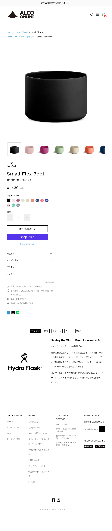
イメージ (57, 331)
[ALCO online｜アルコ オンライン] (20, 14)
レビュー (10, 274)
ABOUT (10, 422)
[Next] (98, 92)
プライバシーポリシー (38, 466)
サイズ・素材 (12, 260)
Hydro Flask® (22, 32)
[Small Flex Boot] (14, 149)
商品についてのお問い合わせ (22, 303)
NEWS (9, 433)
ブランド (35, 331)
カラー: (13, 195)
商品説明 (10, 253)
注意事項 (10, 267)
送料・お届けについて (38, 433)
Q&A (78, 331)
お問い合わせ (34, 460)
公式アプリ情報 (13, 439)
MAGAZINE (12, 427)
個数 (9, 212)
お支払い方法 (34, 427)
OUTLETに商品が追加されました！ (56, 3)
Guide (31, 415)
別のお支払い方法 (27, 244)
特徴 (46, 331)
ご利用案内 (33, 422)
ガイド (68, 331)
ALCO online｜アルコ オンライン (59, 509)
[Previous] (13, 92)
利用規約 (32, 482)
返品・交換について (19, 299)
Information (14, 415)
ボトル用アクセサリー (24, 37)
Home (9, 32)
